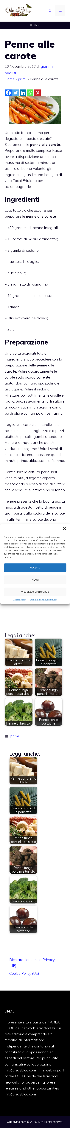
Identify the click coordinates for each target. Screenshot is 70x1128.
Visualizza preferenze (35, 591)
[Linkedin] (23, 92)
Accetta (35, 567)
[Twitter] (15, 92)
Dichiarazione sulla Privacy (43, 599)
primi (22, 79)
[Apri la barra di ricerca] (50, 10)
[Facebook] (8, 92)
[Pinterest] (37, 92)
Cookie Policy (19, 599)
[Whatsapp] (30, 92)
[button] (64, 529)
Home (10, 79)
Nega (35, 579)
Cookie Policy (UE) (24, 973)
